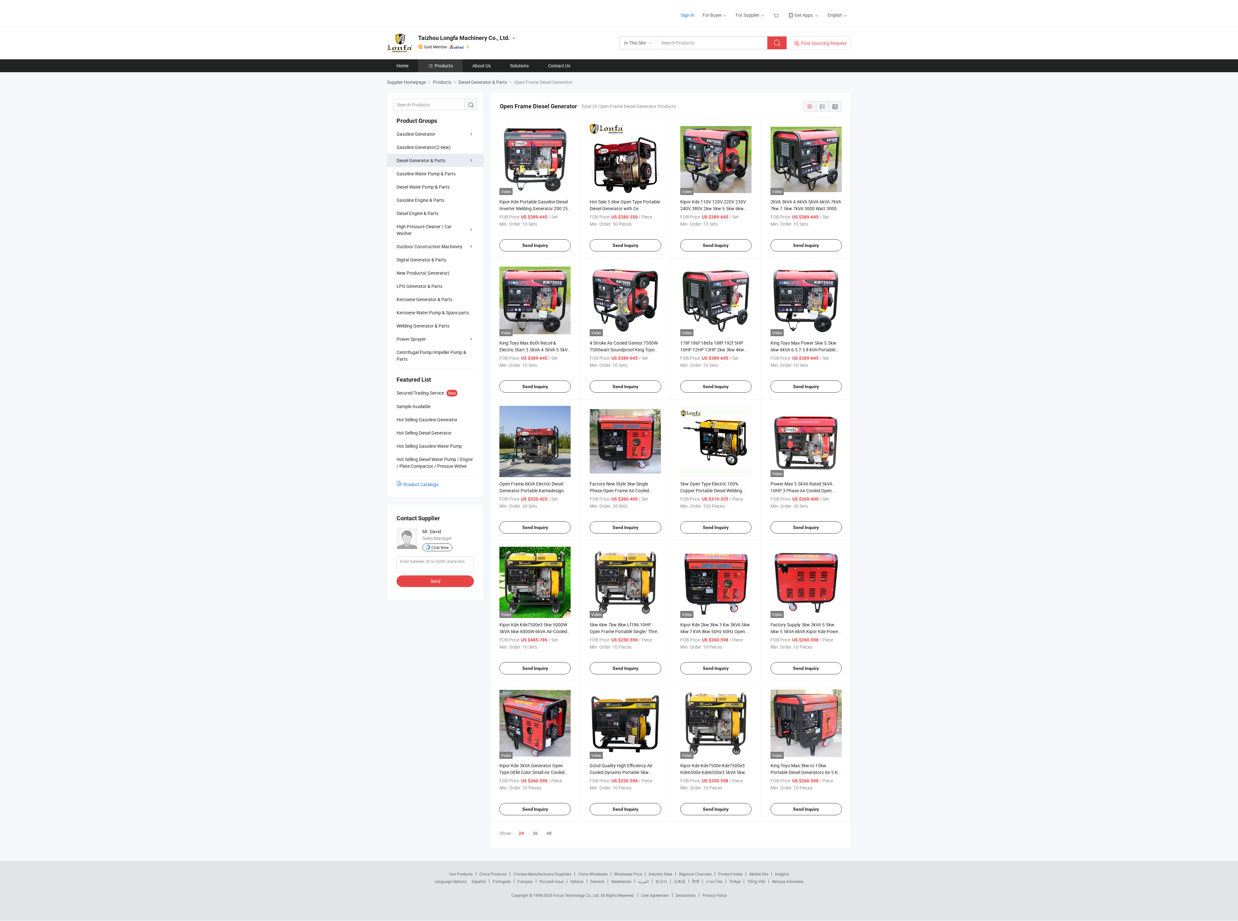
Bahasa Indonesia (787, 881)
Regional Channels (695, 874)
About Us (481, 66)
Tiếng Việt (756, 881)
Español (479, 881)
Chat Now (440, 547)
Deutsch (597, 881)
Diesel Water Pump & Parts (423, 187)
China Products (492, 874)
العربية (643, 881)
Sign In (687, 15)
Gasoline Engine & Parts (420, 200)
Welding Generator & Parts (423, 326)
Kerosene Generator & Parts (424, 299)
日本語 (679, 881)
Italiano (577, 881)
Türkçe (735, 881)
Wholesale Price (628, 874)
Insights (782, 874)
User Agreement (655, 895)
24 (521, 833)
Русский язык (551, 881)
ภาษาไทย (714, 881)
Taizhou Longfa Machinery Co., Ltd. (464, 37)
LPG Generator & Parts (419, 286)
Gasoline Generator (416, 134)
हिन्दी (695, 881)
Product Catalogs (420, 484)
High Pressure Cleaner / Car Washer (424, 229)
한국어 (661, 881)
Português (502, 881)
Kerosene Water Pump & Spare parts (433, 312)
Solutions (519, 66)
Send (435, 581)
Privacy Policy (715, 895)
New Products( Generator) (423, 273)
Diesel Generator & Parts (421, 160)
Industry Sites (660, 874)
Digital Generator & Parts (421, 260)
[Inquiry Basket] (776, 15)
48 (549, 833)
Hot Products (461, 874)
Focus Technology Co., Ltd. (577, 895)
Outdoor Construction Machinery (429, 246)
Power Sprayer (411, 339)
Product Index (730, 874)
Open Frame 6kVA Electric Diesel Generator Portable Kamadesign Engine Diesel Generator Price (531, 490)
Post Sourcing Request (824, 43)
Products (444, 66)
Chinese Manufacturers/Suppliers (542, 874)
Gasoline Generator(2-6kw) (424, 147)
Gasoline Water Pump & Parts (426, 174)
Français (525, 881)
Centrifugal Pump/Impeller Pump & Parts (431, 355)
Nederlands (621, 881)
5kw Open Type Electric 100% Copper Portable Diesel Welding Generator (711, 490)
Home (402, 66)
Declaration (686, 895)
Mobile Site (758, 874)
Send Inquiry (535, 245)
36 (535, 833)
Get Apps (803, 15)
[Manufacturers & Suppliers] (428, 12)
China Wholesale (592, 874)
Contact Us (559, 66)
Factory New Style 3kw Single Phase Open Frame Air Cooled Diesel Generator (619, 490)
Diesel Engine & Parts (417, 213)
